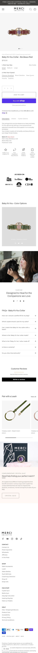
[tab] (6, 119)
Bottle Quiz (5, 593)
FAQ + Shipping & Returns (10, 610)
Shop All (4, 579)
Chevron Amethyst (8, 75)
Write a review (19, 379)
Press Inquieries (7, 550)
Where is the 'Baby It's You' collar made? (15, 335)
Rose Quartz (30, 75)
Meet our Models (7, 601)
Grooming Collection (8, 576)
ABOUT (17, 636)
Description (5, 118)
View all (33, 396)
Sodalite (11, 78)
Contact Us (5, 547)
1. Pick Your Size (19, 65)
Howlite (4, 78)
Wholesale (5, 552)
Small (4, 68)
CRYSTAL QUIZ (10, 636)
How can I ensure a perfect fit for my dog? (15, 315)
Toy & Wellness (6, 574)
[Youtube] (7, 538)
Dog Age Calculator (8, 595)
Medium (9, 68)
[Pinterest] (17, 538)
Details (13, 118)
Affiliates (4, 555)
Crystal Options (23, 118)
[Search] (30, 9)
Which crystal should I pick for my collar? (15, 321)
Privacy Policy (6, 617)
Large (16, 68)
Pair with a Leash (9, 396)
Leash (4, 569)
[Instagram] (12, 538)
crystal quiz (10, 495)
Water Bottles (6, 571)
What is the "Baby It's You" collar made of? (16, 341)
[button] (15, 243)
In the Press (5, 557)
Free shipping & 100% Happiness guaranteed (16, 54)
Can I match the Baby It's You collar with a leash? (15, 328)
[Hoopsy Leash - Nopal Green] (16, 415)
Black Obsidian (20, 75)
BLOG (22, 636)
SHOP (3, 636)
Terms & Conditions (8, 620)
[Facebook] (3, 538)
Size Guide (32, 65)
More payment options (19, 105)
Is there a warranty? (8, 347)
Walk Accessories (7, 566)
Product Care (6, 612)
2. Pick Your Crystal (8, 72)
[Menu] (3, 9)
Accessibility (6, 615)
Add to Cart (19, 95)
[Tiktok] (21, 538)
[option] (19, 226)
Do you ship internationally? (11, 353)
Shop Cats (5, 581)
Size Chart (11, 137)
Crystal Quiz (6, 590)
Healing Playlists (7, 598)
